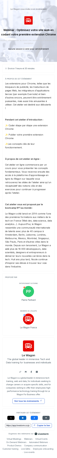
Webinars (28, 439)
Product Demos (14, 445)
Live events (29, 452)
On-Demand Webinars (16, 442)
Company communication (35, 445)
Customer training (10, 449)
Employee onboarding (43, 449)
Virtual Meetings (14, 439)
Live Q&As (25, 449)
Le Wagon (28, 355)
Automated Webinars (38, 442)
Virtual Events (41, 439)
